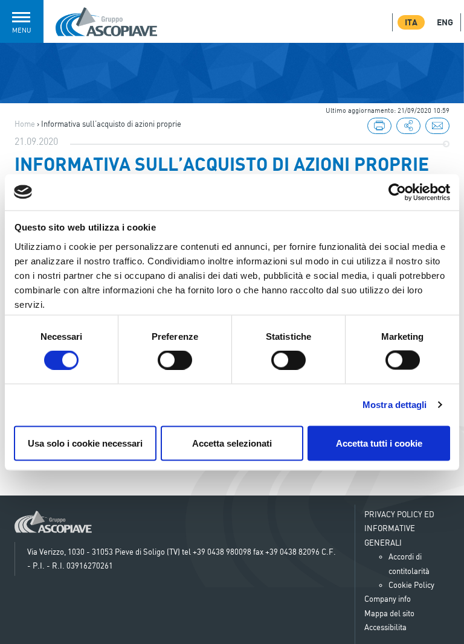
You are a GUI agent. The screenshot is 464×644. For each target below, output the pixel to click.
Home (24, 124)
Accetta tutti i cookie (379, 443)
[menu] (408, 126)
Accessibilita (385, 627)
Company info (387, 599)
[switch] (175, 360)
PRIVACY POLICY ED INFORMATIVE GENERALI (399, 528)
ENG (445, 22)
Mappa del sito (389, 613)
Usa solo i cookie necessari (85, 443)
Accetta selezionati (232, 443)
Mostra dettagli (394, 405)
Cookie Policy (411, 585)
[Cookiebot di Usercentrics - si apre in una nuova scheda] (397, 192)
